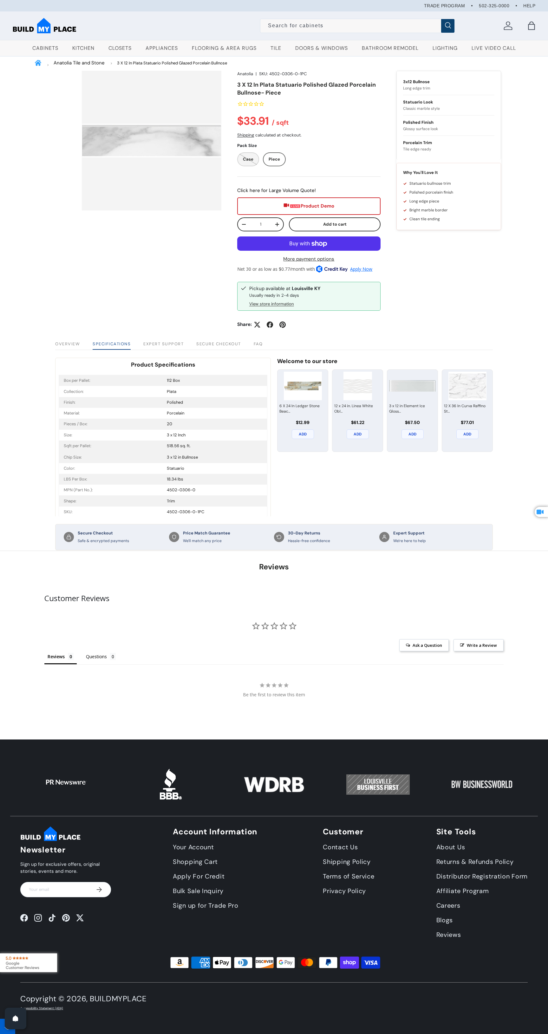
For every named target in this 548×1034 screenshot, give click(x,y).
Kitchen (83, 48)
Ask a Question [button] (427, 645)
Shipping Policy (347, 862)
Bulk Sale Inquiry (198, 891)
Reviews (448, 935)
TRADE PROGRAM (444, 5)
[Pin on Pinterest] (282, 324)
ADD (303, 434)
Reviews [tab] (56, 656)
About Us (450, 847)
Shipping (245, 135)
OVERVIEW (67, 344)
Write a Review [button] (482, 645)
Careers (448, 906)
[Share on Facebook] (270, 324)
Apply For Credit (199, 876)
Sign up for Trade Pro (205, 906)
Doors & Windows (321, 48)
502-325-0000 (494, 5)
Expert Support (163, 344)
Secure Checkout (218, 344)
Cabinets (45, 48)
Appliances (162, 48)
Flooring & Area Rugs (224, 48)
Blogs (444, 920)
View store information (271, 304)
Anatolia (245, 73)
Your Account (193, 847)
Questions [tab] (96, 656)
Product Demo (317, 206)
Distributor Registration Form (482, 876)
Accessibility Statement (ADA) (41, 1008)
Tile (276, 48)
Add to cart (335, 224)
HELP (529, 5)
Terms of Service (348, 876)
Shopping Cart (195, 862)
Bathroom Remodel (390, 48)
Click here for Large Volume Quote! (276, 190)
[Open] (15, 1018)
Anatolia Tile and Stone (79, 63)
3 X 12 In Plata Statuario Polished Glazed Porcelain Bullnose (172, 63)
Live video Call (494, 48)
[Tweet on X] (257, 324)
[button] (531, 26)
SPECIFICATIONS (112, 344)
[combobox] (357, 25)
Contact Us (340, 847)
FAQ (258, 344)
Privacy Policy (344, 891)
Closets (120, 48)
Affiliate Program (462, 891)
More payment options (308, 259)
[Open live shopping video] (541, 512)
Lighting (445, 48)
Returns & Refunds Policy (475, 862)
